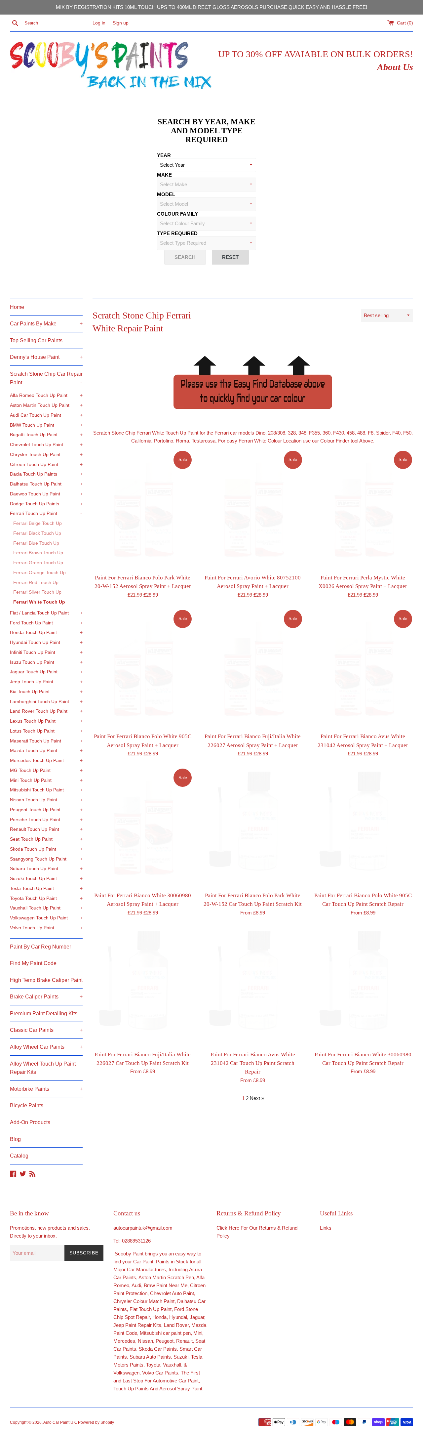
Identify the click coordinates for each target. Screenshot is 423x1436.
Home (17, 307)
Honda (159, 1317)
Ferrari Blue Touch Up (36, 543)
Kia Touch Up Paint (46, 691)
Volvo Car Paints (160, 1372)
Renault (184, 1341)
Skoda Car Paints (158, 1349)
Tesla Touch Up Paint (46, 888)
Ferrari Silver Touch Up (37, 592)
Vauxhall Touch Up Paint (46, 908)
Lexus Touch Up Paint (46, 721)
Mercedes (124, 1341)
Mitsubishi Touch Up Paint (46, 789)
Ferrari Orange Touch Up (39, 572)
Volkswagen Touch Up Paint (46, 917)
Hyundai (178, 1317)
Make (164, 175)
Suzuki (180, 1357)
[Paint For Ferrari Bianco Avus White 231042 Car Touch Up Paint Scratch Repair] (253, 987)
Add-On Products (30, 1122)
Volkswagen (126, 1372)
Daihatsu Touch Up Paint (46, 484)
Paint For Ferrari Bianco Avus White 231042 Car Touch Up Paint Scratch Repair (253, 1063)
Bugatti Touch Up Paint (46, 434)
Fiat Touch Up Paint (151, 1309)
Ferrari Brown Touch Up (38, 552)
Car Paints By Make (46, 323)
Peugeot (164, 1341)
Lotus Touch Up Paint (46, 731)
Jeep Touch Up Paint (46, 681)
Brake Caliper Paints (46, 996)
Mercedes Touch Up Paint (46, 760)
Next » (257, 1098)
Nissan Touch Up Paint (46, 799)
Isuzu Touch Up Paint (46, 662)
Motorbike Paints (46, 1089)
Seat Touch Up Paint (46, 839)
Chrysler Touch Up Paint (46, 454)
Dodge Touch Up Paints (46, 503)
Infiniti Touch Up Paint (46, 652)
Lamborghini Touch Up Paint (46, 701)
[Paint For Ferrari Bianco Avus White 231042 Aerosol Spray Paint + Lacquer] (363, 669)
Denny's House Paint (46, 357)
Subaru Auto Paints (150, 1357)
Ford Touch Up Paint (46, 622)
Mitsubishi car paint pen (165, 1333)
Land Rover (176, 1325)
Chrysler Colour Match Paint (143, 1301)
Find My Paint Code (33, 963)
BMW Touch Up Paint (46, 425)
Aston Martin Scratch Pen (166, 1277)
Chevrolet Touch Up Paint (46, 444)
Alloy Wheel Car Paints (46, 1047)
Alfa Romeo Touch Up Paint (46, 395)
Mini (197, 1333)
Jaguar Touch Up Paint (46, 671)
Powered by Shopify (96, 1422)
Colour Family (177, 214)
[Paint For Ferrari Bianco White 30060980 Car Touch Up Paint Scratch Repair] (363, 987)
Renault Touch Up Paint (46, 829)
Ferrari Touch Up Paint (46, 513)
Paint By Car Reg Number (40, 947)
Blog (15, 1139)
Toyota (153, 1365)
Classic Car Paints (46, 1030)
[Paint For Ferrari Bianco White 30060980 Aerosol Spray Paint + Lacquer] (143, 828)
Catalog (19, 1156)
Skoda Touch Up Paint (46, 849)
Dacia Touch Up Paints (46, 474)
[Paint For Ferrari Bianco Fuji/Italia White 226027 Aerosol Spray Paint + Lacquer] (253, 669)
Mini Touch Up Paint (46, 780)
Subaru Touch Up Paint (46, 868)
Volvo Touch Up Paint (46, 927)
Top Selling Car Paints (36, 340)
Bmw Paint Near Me (165, 1285)
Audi (136, 1285)
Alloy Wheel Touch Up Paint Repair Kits (43, 1068)
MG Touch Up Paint (46, 770)
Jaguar (197, 1317)
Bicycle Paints (26, 1105)
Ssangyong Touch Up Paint (46, 859)
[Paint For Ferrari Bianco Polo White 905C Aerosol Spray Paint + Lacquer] (143, 669)
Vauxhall (172, 1365)
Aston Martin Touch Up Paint (46, 405)
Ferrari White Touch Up (39, 602)
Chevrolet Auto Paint (172, 1293)
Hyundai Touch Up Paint (46, 642)
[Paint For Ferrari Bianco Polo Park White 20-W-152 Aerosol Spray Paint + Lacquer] (143, 510)
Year (164, 155)
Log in (99, 23)
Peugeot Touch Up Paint (46, 809)
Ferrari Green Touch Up (38, 562)
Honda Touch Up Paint (46, 632)
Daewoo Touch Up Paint (46, 493)
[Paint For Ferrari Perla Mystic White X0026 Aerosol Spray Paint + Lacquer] (363, 510)
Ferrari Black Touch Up (37, 533)
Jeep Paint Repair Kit (136, 1325)
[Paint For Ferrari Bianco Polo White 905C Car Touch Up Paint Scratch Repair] (363, 828)
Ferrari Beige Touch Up (37, 523)
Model (166, 194)
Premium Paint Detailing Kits (43, 1013)
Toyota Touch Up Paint (46, 898)
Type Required (177, 233)
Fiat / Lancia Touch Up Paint (46, 613)
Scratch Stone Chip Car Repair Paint (46, 378)
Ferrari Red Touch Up (35, 582)
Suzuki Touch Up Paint (46, 878)
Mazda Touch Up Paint (46, 750)
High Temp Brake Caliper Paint (46, 980)
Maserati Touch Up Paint (46, 741)
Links (325, 1228)
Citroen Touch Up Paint (46, 464)
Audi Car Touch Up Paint (46, 415)
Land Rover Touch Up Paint (46, 711)
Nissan (145, 1341)
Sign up (121, 23)
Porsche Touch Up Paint (46, 819)
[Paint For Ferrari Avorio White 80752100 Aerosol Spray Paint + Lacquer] (253, 510)
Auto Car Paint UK (59, 1422)
